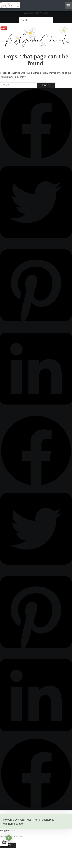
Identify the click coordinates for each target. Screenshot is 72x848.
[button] (36, 159)
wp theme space (13, 823)
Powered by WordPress (17, 819)
